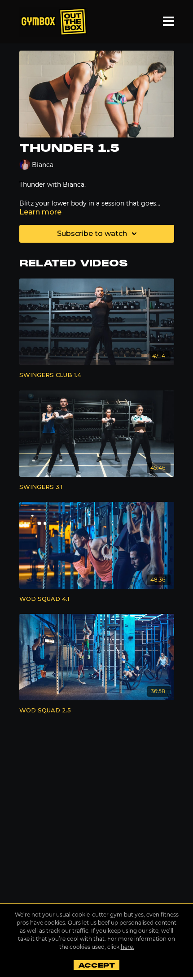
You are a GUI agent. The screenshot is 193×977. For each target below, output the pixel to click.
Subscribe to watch (92, 233)
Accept (96, 965)
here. (127, 946)
